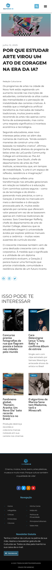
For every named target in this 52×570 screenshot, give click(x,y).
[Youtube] (33, 488)
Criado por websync (26, 567)
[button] (36, 6)
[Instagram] (28, 488)
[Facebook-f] (19, 488)
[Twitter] (23, 488)
